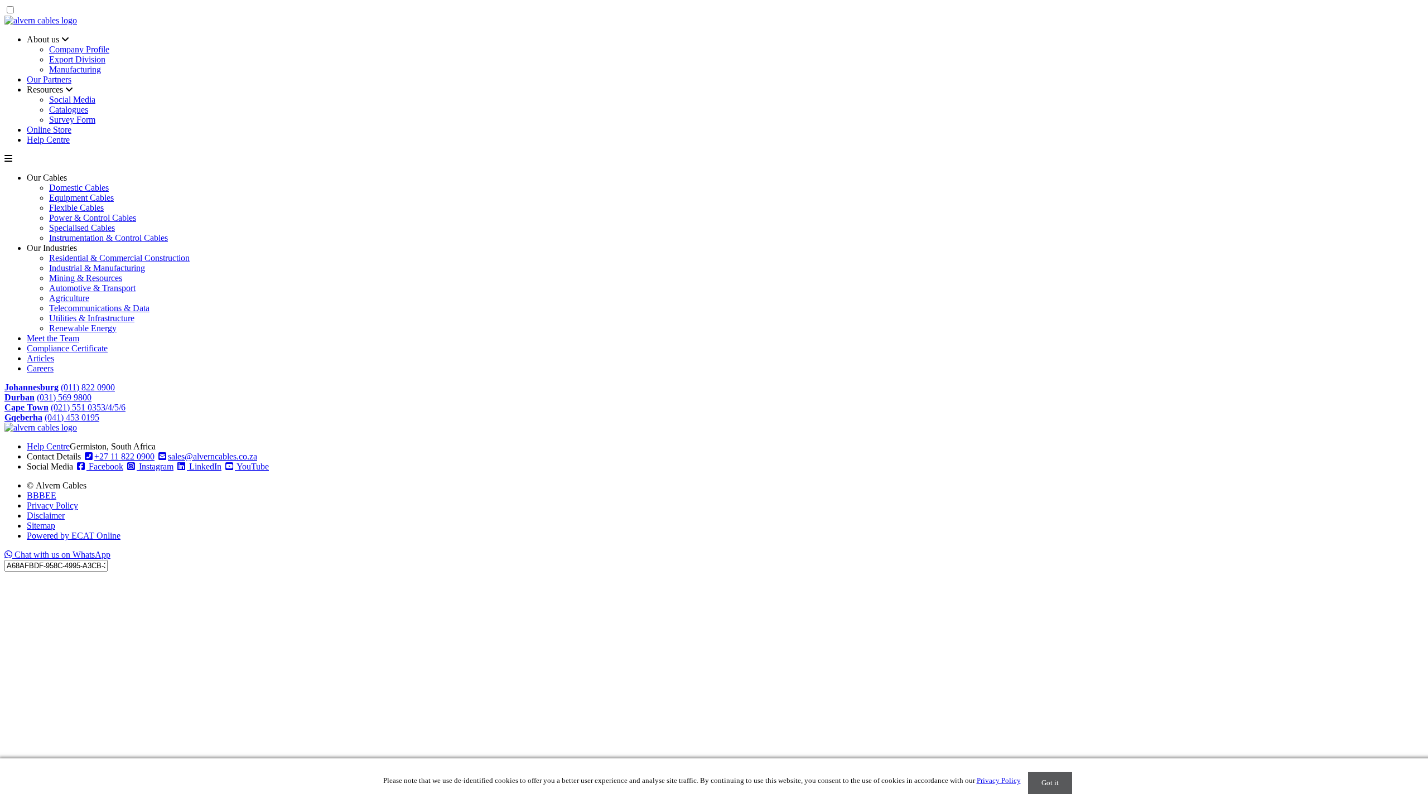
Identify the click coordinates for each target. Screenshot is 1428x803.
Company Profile (79, 49)
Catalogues (68, 109)
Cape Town (26, 407)
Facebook (104, 466)
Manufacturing (75, 69)
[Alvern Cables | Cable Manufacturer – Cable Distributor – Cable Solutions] (40, 20)
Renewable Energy (83, 328)
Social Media (72, 99)
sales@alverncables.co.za (212, 456)
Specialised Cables (82, 228)
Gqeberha (23, 417)
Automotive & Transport (92, 288)
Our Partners (49, 79)
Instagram (155, 466)
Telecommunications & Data (99, 308)
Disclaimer (46, 515)
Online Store (49, 129)
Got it (1050, 782)
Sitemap (41, 525)
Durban (19, 397)
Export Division (77, 59)
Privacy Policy (52, 505)
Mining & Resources (85, 278)
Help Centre (48, 139)
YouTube (252, 466)
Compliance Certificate (67, 348)
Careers (40, 368)
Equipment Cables (81, 197)
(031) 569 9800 (64, 397)
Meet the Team (53, 338)
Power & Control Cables (92, 217)
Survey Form (72, 119)
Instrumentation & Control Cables (108, 238)
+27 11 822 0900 (124, 456)
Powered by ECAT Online (73, 535)
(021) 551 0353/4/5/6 (88, 407)
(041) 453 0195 (72, 417)
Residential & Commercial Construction (119, 258)
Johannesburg (31, 387)
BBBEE (41, 495)
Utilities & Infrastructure (91, 318)
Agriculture (69, 298)
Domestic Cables (79, 187)
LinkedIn (204, 466)
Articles (40, 358)
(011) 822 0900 (88, 387)
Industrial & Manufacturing (97, 268)
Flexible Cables (76, 207)
